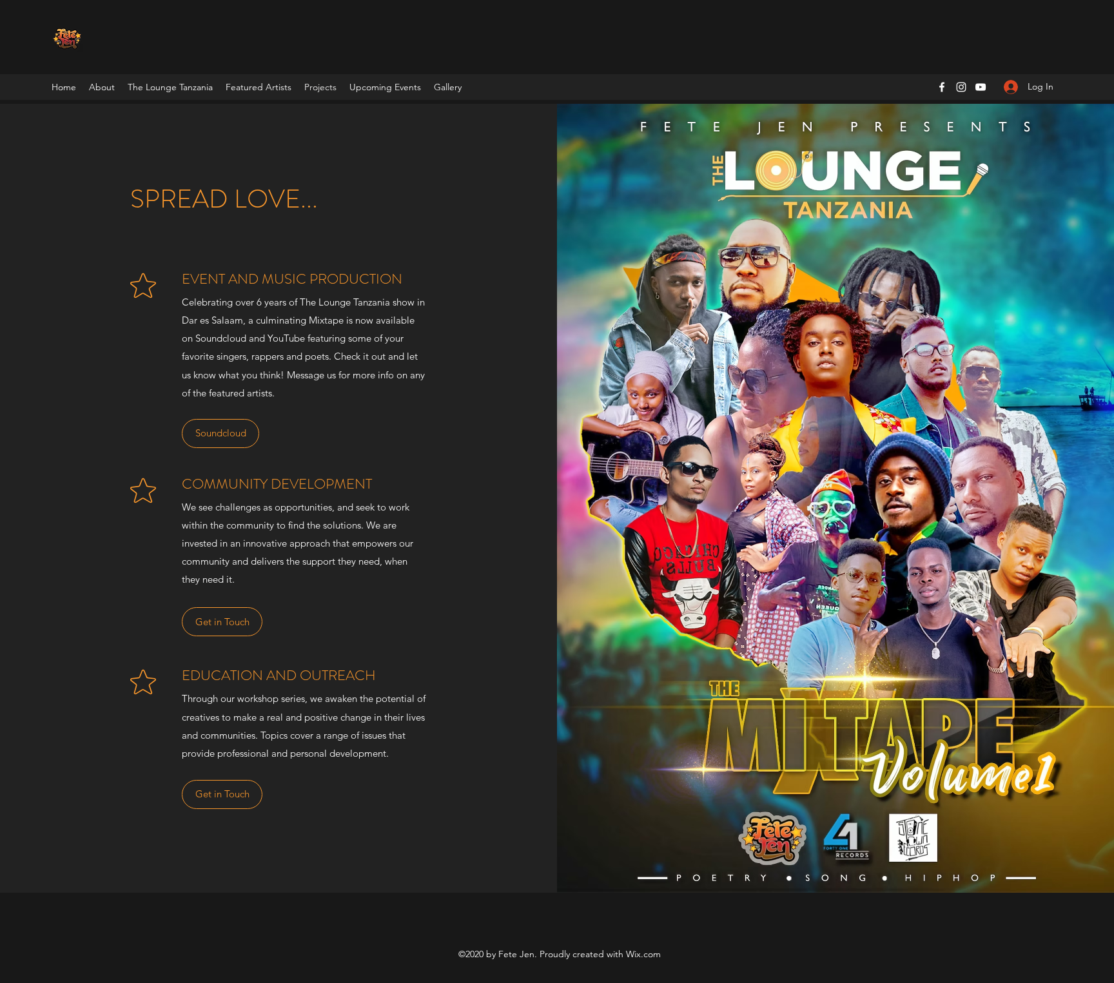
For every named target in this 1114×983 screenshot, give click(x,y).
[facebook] (941, 87)
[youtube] (980, 87)
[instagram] (961, 87)
